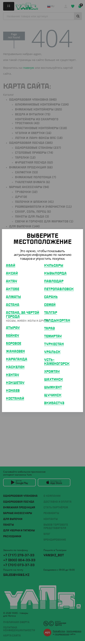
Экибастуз (54, 403)
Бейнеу (12, 335)
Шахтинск (53, 379)
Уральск (52, 352)
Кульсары (53, 265)
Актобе (12, 289)
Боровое (13, 343)
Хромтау (52, 371)
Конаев (13, 390)
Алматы (13, 297)
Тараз (49, 328)
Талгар (50, 312)
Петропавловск (59, 289)
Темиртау (53, 336)
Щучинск (52, 395)
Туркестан (54, 344)
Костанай (15, 398)
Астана (12, 305)
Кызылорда (55, 273)
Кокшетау (15, 383)
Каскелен (15, 367)
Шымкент (53, 387)
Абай (10, 265)
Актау (11, 281)
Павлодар (53, 281)
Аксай (12, 273)
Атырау (13, 328)
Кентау (12, 375)
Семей (50, 305)
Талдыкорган (57, 320)
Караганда (16, 359)
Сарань (51, 297)
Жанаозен (15, 351)
